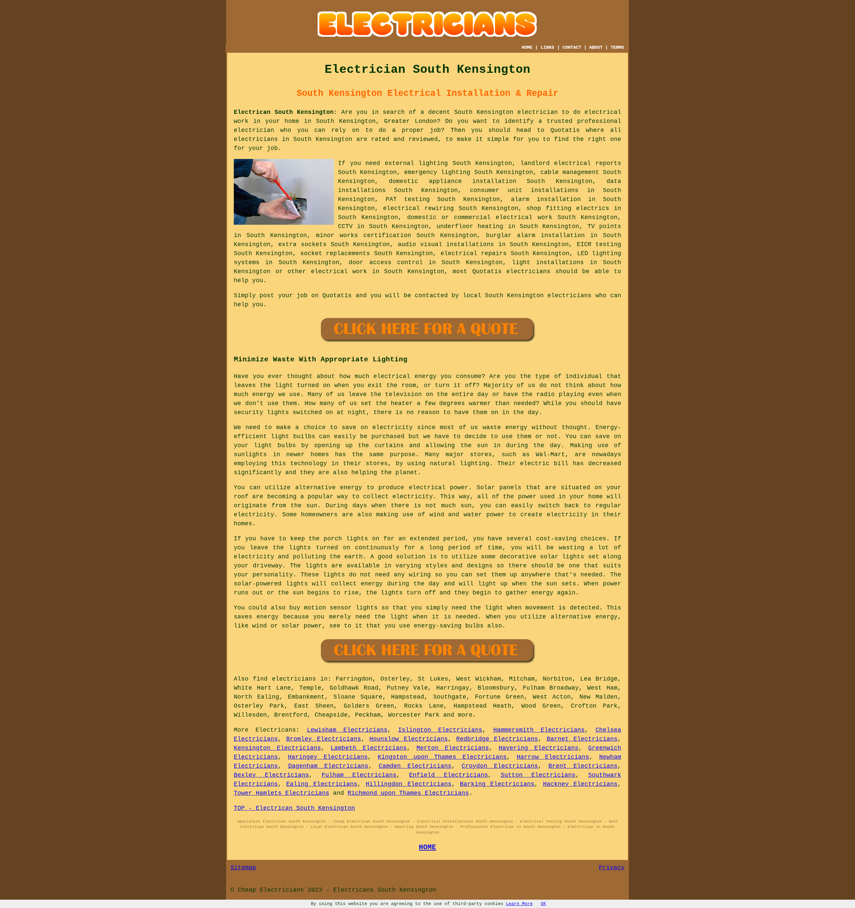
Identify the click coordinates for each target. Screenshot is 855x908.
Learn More (519, 903)
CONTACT (571, 47)
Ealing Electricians (321, 784)
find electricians (284, 679)
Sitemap (243, 867)
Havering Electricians (538, 748)
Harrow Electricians (553, 757)
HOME (527, 47)
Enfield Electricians (448, 775)
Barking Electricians (497, 784)
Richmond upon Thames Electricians (408, 793)
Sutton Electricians (538, 775)
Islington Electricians (440, 730)
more (465, 715)
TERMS (617, 47)
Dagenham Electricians (328, 766)
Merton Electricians (452, 748)
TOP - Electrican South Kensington (294, 808)
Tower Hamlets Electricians (281, 793)
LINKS (547, 47)
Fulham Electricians (359, 775)
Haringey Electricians (328, 757)
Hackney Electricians (580, 784)
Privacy (612, 867)
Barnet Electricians (582, 739)
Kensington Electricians (277, 748)
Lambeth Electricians (369, 748)
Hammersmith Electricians (539, 730)
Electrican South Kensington (284, 112)
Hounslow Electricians (408, 739)
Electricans (275, 730)
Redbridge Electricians (497, 739)
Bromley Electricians (323, 739)
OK (543, 903)
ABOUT (596, 47)
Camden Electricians (415, 766)
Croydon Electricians (500, 766)
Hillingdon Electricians (408, 784)
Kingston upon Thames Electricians (442, 757)
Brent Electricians (583, 766)
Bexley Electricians (271, 775)
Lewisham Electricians (347, 730)
